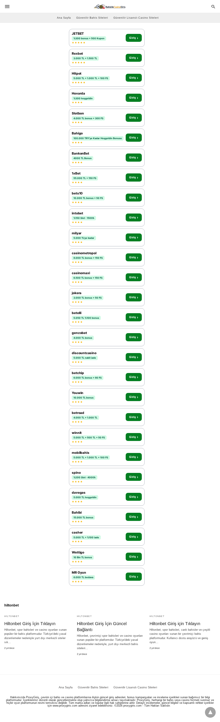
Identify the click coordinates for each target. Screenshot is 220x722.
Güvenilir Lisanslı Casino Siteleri (136, 17)
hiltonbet (11, 616)
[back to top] (210, 712)
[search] (213, 6)
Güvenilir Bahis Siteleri (92, 17)
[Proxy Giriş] (110, 6)
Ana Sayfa (64, 17)
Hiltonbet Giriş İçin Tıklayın (29, 623)
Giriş (133, 38)
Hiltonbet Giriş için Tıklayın (175, 623)
